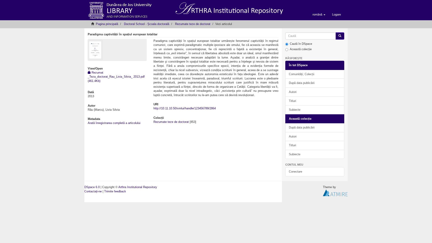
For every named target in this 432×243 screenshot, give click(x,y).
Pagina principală (107, 24)
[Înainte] (339, 36)
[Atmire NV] (335, 192)
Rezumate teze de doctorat (192, 24)
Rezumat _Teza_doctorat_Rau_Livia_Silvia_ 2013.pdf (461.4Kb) (116, 77)
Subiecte (294, 109)
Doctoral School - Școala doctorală (146, 24)
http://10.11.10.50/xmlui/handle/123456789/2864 (184, 108)
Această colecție (301, 49)
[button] (319, 14)
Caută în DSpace (301, 43)
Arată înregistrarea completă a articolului (114, 123)
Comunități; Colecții (301, 74)
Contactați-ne (93, 191)
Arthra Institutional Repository (137, 187)
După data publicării (302, 83)
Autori (293, 92)
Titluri (292, 101)
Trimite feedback (115, 191)
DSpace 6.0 (92, 187)
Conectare (295, 171)
